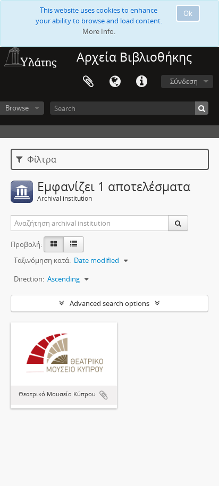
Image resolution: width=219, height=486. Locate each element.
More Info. (98, 31)
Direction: (29, 279)
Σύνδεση (184, 81)
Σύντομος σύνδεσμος (141, 82)
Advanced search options (109, 303)
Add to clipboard (103, 395)
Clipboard (88, 82)
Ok (187, 13)
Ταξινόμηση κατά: (42, 260)
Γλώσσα (115, 82)
